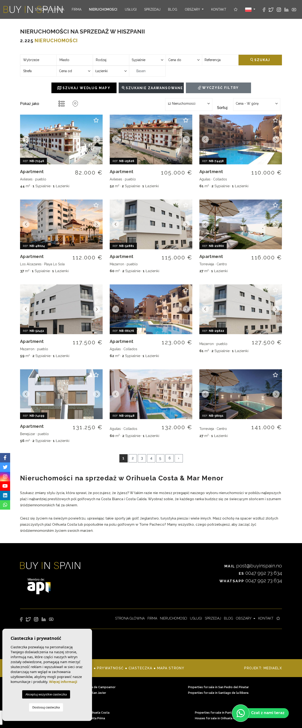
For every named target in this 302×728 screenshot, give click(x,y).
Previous (26, 139)
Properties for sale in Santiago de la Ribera (218, 693)
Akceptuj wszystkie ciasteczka (46, 694)
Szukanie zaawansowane (154, 88)
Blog (172, 9)
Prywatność (110, 668)
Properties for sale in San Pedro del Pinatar (218, 687)
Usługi (131, 9)
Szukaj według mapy (85, 88)
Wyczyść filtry (220, 88)
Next (97, 139)
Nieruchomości (103, 9)
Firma (76, 9)
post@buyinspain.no (253, 566)
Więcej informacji (63, 681)
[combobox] (38, 60)
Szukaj (261, 60)
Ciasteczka (140, 668)
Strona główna (49, 9)
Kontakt (218, 9)
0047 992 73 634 (260, 573)
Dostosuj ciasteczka (46, 707)
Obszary (193, 9)
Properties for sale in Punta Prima (218, 712)
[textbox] (38, 60)
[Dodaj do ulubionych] (96, 122)
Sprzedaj (152, 9)
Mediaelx (273, 668)
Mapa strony (170, 668)
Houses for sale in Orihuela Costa (218, 718)
